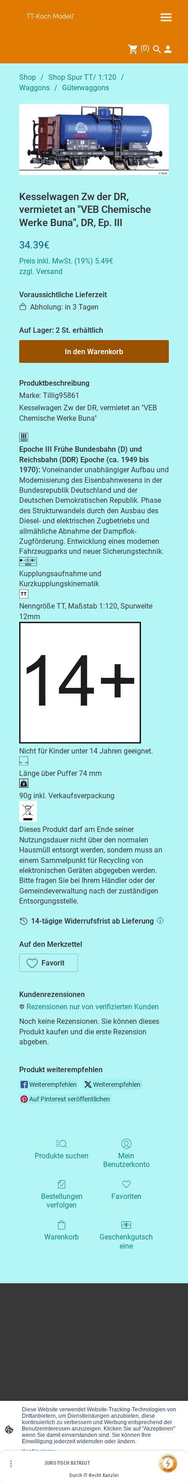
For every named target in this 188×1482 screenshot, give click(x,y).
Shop (27, 77)
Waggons (34, 87)
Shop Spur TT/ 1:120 (82, 77)
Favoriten (126, 1196)
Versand (49, 271)
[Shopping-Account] (167, 49)
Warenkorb (61, 1237)
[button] (48, 963)
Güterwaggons (85, 87)
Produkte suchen (62, 1156)
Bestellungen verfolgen (62, 1200)
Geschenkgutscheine (126, 1241)
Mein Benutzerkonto (126, 1160)
